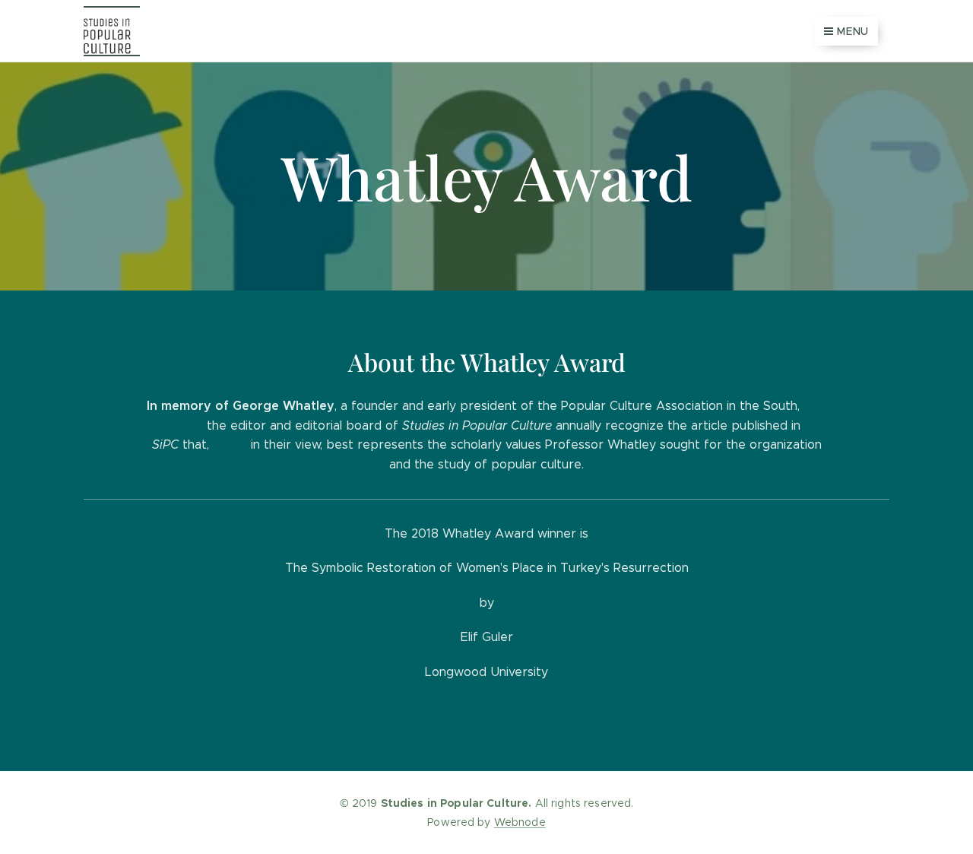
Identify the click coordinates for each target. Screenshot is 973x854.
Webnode (520, 822)
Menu (853, 31)
